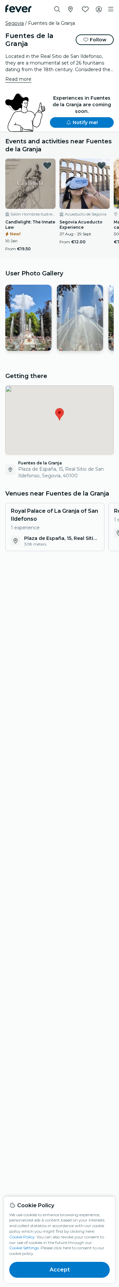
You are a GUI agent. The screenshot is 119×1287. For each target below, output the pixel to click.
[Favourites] (85, 9)
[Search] (57, 9)
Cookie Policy (22, 1236)
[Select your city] (70, 9)
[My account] (99, 9)
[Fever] (18, 9)
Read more (18, 79)
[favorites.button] (47, 165)
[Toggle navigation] (111, 9)
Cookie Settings (24, 1247)
